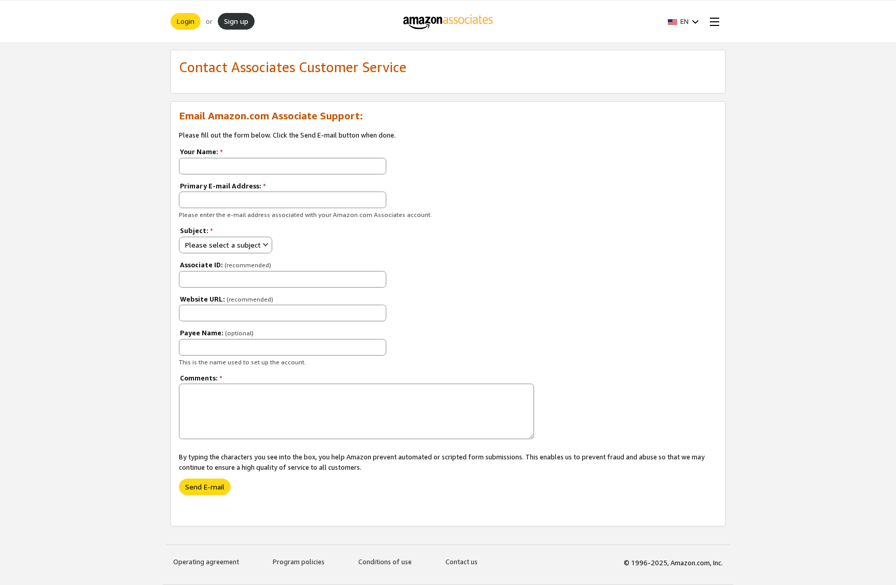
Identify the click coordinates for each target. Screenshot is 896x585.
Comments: (201, 378)
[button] (683, 21)
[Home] (448, 21)
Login (185, 21)
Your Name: (201, 151)
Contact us (461, 561)
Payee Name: (217, 333)
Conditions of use (385, 561)
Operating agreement (206, 561)
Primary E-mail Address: (223, 186)
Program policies (299, 561)
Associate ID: (225, 265)
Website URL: (226, 299)
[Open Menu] (712, 21)
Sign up (236, 21)
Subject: (196, 230)
